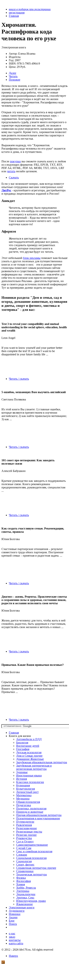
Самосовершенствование (32, 844)
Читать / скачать (19, 378)
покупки (15, 161)
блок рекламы (31, 258)
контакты (15, 940)
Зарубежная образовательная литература (41, 762)
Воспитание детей (27, 745)
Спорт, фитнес (25, 864)
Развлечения (24, 825)
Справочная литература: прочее (36, 867)
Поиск (13, 923)
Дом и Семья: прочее (29, 755)
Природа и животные (29, 811)
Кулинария (23, 785)
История (21, 778)
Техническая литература (31, 874)
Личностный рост (27, 792)
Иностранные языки (29, 775)
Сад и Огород (24, 841)
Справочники (24, 871)
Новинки (14, 914)
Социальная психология (31, 858)
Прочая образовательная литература (38, 815)
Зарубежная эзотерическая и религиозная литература (34, 767)
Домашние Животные (30, 759)
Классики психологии (30, 782)
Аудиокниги (16, 910)
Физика (21, 877)
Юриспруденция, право (31, 900)
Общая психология (28, 801)
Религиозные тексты (29, 831)
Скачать (14, 177)
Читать (13, 76)
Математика (23, 795)
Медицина (22, 798)
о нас (12, 933)
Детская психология (28, 752)
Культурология (25, 788)
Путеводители (25, 821)
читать (11, 171)
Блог (12, 920)
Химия (20, 884)
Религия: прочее (26, 834)
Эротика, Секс (25, 897)
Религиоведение (26, 828)
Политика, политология (31, 808)
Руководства (24, 838)
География (22, 749)
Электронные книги (21, 907)
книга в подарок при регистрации (30, 9)
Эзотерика (22, 891)
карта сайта (16, 943)
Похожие (14, 79)
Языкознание (24, 904)
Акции (13, 917)
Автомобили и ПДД (29, 739)
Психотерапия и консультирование (38, 818)
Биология (22, 742)
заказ (12, 936)
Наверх (13, 955)
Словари (21, 854)
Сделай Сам (23, 848)
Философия (23, 881)
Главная (14, 732)
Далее (12, 73)
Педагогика (23, 805)
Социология (24, 861)
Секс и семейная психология (34, 851)
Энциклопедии (25, 894)
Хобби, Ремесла (26, 887)
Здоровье (22, 772)
